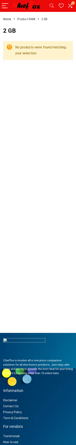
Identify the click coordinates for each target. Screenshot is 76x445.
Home (7, 19)
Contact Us (11, 406)
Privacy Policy (12, 412)
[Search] (52, 6)
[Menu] (5, 6)
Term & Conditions (15, 418)
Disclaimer (10, 400)
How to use (10, 442)
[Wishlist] (61, 6)
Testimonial (11, 436)
